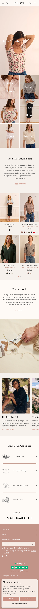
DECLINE (28, 599)
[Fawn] (22, 232)
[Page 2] (20, 276)
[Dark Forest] (7, 273)
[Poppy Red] (34, 232)
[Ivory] (12, 273)
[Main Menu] (3, 3)
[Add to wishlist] (16, 196)
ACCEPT (11, 599)
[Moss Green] (29, 232)
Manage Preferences (19, 603)
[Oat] (30, 273)
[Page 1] (18, 276)
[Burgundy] (24, 232)
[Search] (7, 3)
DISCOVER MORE (20, 184)
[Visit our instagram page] (2, 556)
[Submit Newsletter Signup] (33, 544)
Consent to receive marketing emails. (16, 548)
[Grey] (28, 273)
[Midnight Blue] (31, 232)
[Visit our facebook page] (6, 556)
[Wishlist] (30, 3)
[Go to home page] (19, 3)
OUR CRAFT (19, 310)
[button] (19, 346)
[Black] (9, 230)
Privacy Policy (10, 594)
